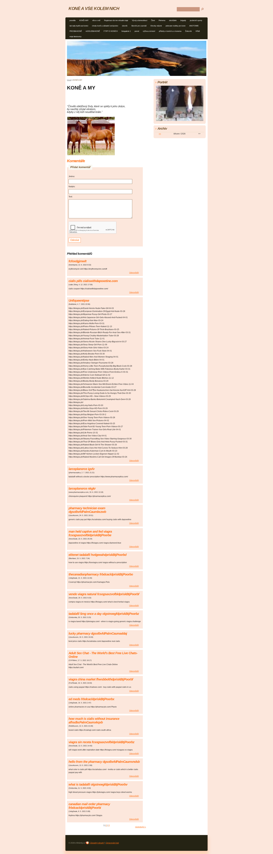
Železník (188, 31)
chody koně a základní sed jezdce (105, 26)
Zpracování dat (112, 843)
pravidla (73, 20)
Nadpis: (72, 186)
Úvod (69, 80)
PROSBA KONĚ (76, 31)
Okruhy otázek (156, 26)
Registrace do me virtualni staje (116, 20)
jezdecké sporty (196, 20)
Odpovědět (134, 273)
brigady (183, 20)
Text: (71, 197)
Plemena (162, 20)
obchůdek (173, 20)
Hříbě (198, 31)
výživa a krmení (149, 31)
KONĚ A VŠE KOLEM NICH (94, 8)
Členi (153, 20)
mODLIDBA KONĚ (93, 31)
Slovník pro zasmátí (139, 26)
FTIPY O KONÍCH (111, 31)
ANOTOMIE (194, 26)
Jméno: (72, 176)
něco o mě (96, 20)
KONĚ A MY (83, 20)
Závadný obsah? (97, 843)
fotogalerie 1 (126, 31)
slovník (124, 26)
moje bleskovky (76, 36)
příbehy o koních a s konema (170, 31)
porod (137, 31)
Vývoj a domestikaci (139, 20)
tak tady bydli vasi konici (79, 26)
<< (160, 134)
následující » (140, 827)
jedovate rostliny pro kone (175, 26)
